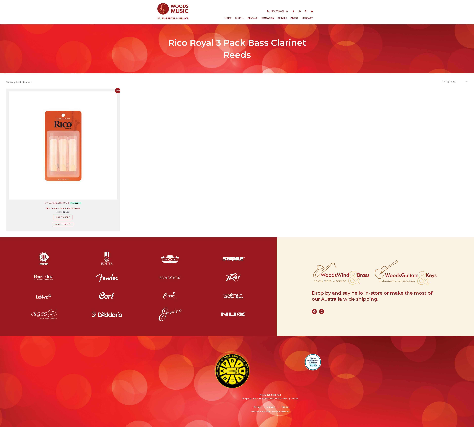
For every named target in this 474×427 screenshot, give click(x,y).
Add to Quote (63, 224)
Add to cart (63, 217)
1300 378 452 (274, 395)
